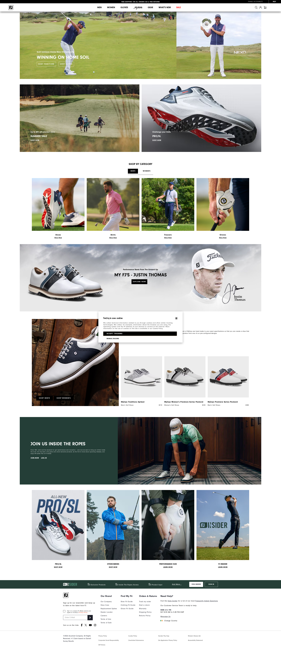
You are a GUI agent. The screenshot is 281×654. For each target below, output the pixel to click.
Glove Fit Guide (127, 609)
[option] (140, 381)
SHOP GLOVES (66, 64)
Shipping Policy (145, 612)
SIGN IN (211, 584)
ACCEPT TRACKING (114, 334)
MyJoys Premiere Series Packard (223, 402)
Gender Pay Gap (163, 636)
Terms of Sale (106, 623)
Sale (178, 7)
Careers (104, 616)
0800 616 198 (165, 610)
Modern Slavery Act (194, 636)
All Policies (101, 645)
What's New (165, 7)
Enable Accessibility (255, 2)
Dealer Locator (107, 612)
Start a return (144, 605)
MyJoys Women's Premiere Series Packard (183, 402)
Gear (150, 7)
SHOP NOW (35, 140)
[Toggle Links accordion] (109, 596)
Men (99, 7)
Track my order (145, 602)
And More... (177, 584)
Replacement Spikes (109, 609)
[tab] (265, 7)
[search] (256, 7)
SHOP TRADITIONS (46, 64)
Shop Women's (64, 398)
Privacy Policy (83, 612)
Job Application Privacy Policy (167, 640)
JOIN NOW (35, 458)
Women (111, 7)
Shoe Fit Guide (127, 602)
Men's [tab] (133, 171)
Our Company (106, 602)
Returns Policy (144, 616)
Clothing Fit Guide (128, 605)
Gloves (124, 7)
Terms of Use (106, 619)
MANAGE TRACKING (113, 338)
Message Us (165, 617)
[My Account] (260, 7)
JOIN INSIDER (196, 584)
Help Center (172, 601)
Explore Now (139, 282)
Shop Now (58, 238)
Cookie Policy (132, 636)
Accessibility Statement (195, 640)
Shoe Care (105, 605)
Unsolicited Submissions (136, 640)
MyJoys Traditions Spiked (132, 402)
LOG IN (44, 458)
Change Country (170, 621)
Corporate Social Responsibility (108, 640)
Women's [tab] (146, 171)
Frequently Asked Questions (206, 601)
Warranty (142, 609)
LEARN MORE (168, 567)
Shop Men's (44, 398)
